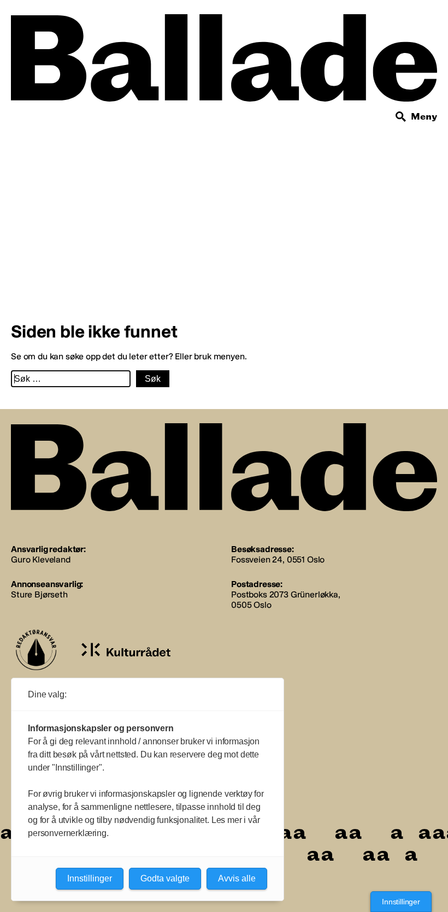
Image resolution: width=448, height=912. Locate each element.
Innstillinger (401, 901)
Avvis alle (237, 878)
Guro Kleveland (40, 559)
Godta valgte (165, 878)
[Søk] (401, 116)
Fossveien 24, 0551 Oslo (278, 559)
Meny (424, 116)
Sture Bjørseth (39, 594)
